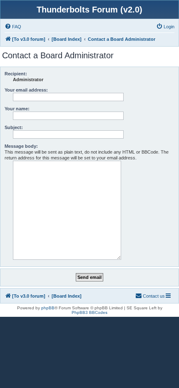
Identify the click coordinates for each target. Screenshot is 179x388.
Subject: (14, 127)
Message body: (21, 146)
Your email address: (26, 89)
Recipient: (16, 73)
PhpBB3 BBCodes (89, 312)
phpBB (48, 308)
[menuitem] (13, 27)
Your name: (17, 108)
